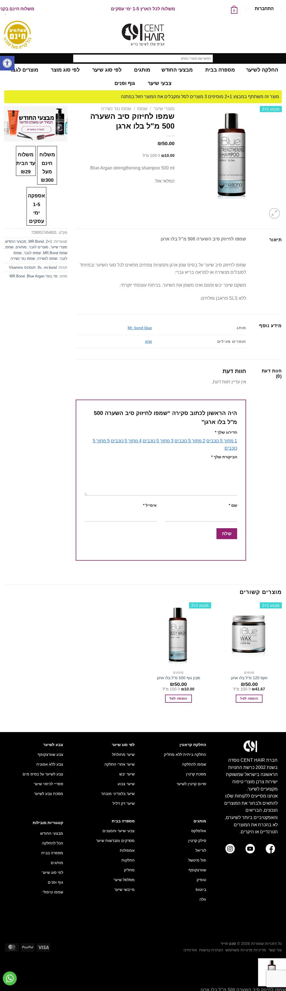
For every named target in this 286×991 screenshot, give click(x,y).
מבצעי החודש (15, 241)
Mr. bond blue (140, 327)
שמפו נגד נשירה (116, 108)
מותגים (21, 247)
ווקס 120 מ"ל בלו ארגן (249, 678)
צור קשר (275, 950)
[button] (7, 63)
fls (40, 267)
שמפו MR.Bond (55, 253)
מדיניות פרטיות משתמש (245, 950)
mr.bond (50, 267)
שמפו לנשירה (47, 258)
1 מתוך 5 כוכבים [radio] (221, 440)
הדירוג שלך (226, 432)
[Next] (261, 210)
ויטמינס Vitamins (22, 267)
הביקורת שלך (224, 457)
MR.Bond (36, 241)
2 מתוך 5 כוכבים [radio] (190, 440)
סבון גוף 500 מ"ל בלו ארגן (178, 678)
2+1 (49, 241)
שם (233, 505)
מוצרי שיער (164, 108)
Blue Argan (35, 276)
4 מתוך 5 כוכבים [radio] (126, 440)
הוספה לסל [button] (249, 698)
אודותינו (190, 950)
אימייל (150, 505)
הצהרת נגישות (211, 950)
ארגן (148, 341)
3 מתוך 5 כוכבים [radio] (158, 440)
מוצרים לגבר (38, 247)
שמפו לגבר (32, 253)
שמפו (142, 108)
